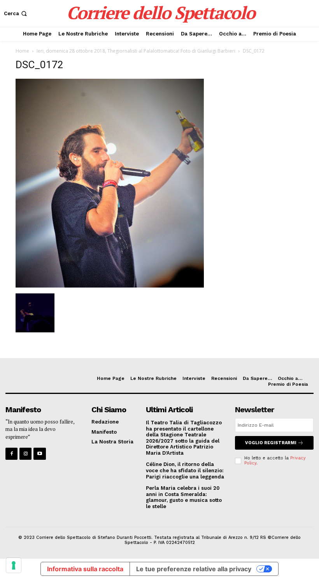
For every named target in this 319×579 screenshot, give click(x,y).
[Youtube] (39, 454)
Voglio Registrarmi (270, 442)
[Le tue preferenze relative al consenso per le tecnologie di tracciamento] (13, 565)
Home (22, 51)
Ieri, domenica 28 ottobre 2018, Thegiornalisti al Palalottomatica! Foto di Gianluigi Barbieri (136, 51)
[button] (16, 13)
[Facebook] (11, 454)
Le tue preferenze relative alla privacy (193, 569)
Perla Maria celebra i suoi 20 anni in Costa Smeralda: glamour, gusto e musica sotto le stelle (184, 497)
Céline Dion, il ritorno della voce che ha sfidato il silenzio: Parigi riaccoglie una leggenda (185, 470)
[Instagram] (25, 454)
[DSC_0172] (110, 285)
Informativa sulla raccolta (85, 569)
